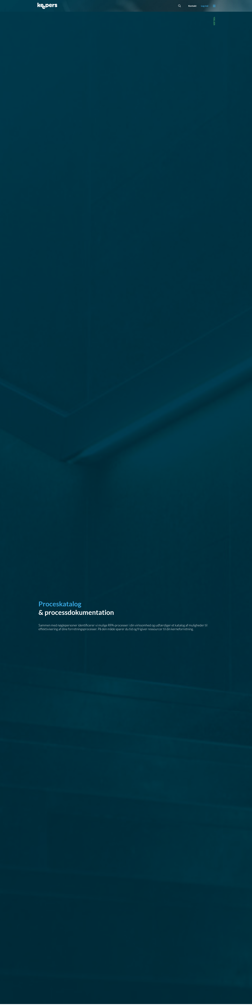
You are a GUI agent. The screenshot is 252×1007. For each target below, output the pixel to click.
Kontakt (192, 6)
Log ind (204, 6)
